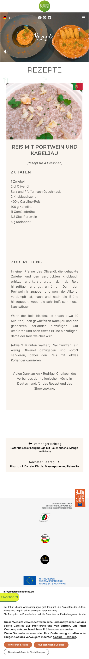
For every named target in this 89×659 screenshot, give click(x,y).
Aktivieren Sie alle (18, 644)
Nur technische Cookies (51, 644)
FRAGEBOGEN (9, 597)
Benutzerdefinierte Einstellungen (26, 652)
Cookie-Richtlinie (64, 637)
